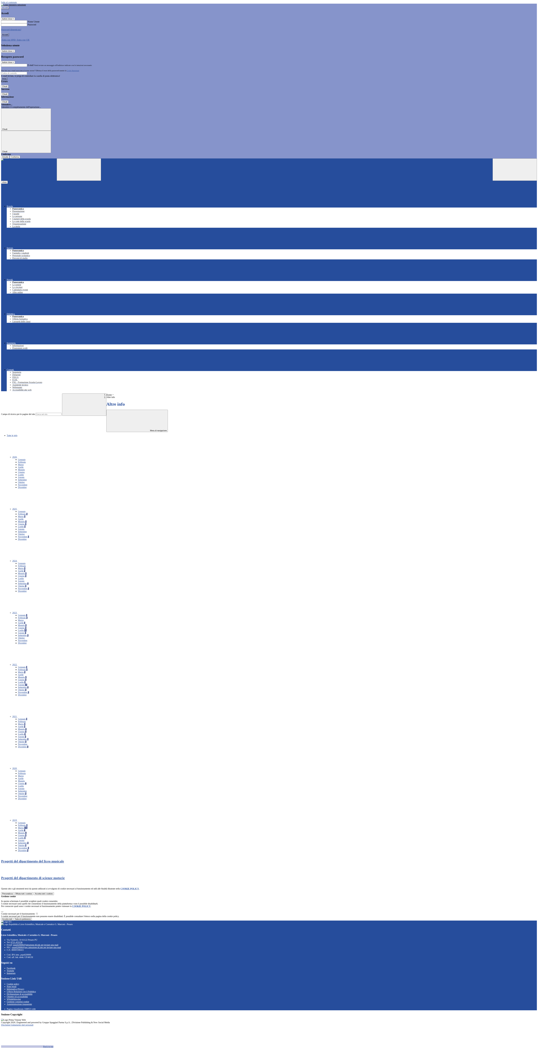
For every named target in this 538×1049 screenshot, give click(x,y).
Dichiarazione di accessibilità (19, 994)
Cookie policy (13, 984)
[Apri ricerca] (515, 169)
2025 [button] (14, 509)
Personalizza (7, 894)
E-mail (30, 65)
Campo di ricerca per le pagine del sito (18, 414)
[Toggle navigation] (79, 169)
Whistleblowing (14, 999)
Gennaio (21, 459)
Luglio (21, 475)
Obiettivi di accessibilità (17, 996)
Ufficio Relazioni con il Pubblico (21, 991)
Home (109, 394)
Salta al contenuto (9, 2)
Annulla (5, 157)
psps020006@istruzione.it (35, 945)
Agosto (21, 477)
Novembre (22, 485)
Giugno (21, 472)
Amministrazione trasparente (19, 1004)
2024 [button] (14, 561)
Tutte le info (12, 435)
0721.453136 (16, 942)
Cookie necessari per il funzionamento (18, 914)
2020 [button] (14, 768)
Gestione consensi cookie (18, 1001)
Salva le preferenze (23, 919)
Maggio (21, 469)
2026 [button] (14, 457)
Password (32, 24)
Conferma (15, 157)
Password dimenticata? (11, 29)
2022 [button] (14, 664)
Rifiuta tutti (24, 894)
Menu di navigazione (158, 430)
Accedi (5, 8)
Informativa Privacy (15, 989)
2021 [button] (14, 716)
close (4, 182)
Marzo (21, 464)
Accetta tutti (44, 894)
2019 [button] (14, 820)
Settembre (22, 480)
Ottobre (21, 482)
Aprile (21, 467)
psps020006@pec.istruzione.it (36, 947)
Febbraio (22, 462)
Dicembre (22, 487)
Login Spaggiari (73, 71)
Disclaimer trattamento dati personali (17, 1025)
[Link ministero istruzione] (13, 5)
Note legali (11, 986)
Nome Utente (34, 21)
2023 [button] (14, 613)
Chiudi (4, 86)
